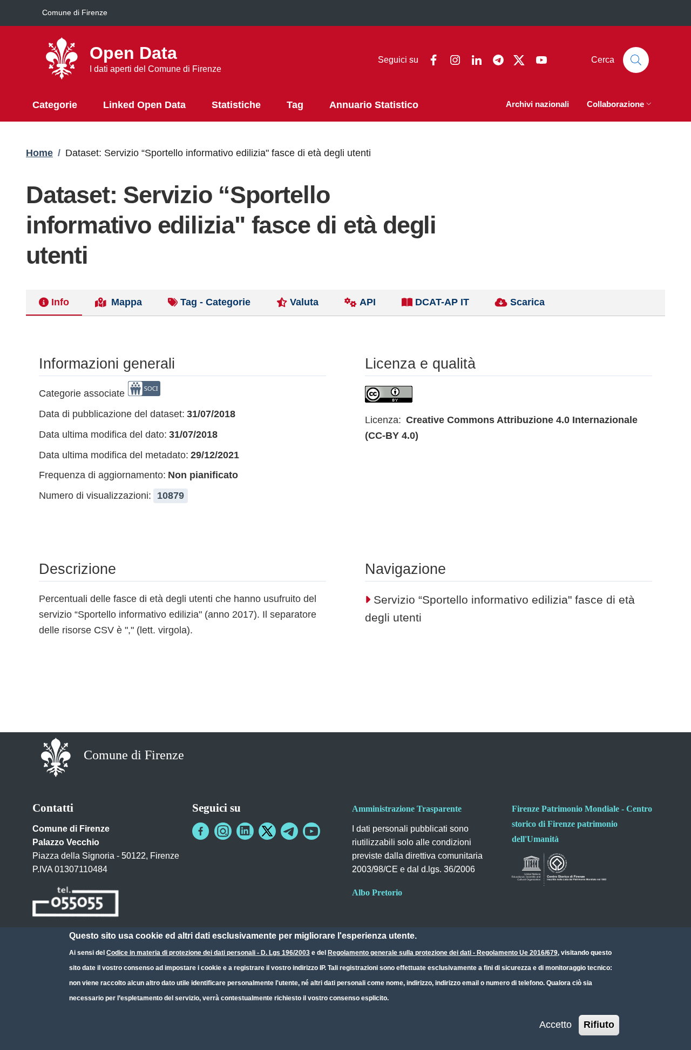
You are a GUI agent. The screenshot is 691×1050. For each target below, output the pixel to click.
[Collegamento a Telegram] (289, 831)
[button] (620, 105)
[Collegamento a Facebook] (200, 831)
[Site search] (636, 60)
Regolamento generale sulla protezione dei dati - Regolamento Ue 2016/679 (443, 953)
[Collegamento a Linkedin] (245, 831)
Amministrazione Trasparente (407, 808)
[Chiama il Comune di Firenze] (75, 903)
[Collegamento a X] (267, 831)
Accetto (555, 1024)
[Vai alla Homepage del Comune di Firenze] (56, 756)
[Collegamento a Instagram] (223, 831)
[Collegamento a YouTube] (311, 831)
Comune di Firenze (74, 12)
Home (39, 153)
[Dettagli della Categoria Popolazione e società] (144, 393)
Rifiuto (599, 1024)
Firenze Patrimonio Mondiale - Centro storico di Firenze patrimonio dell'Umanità (582, 824)
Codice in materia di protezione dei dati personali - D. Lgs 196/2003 (208, 953)
